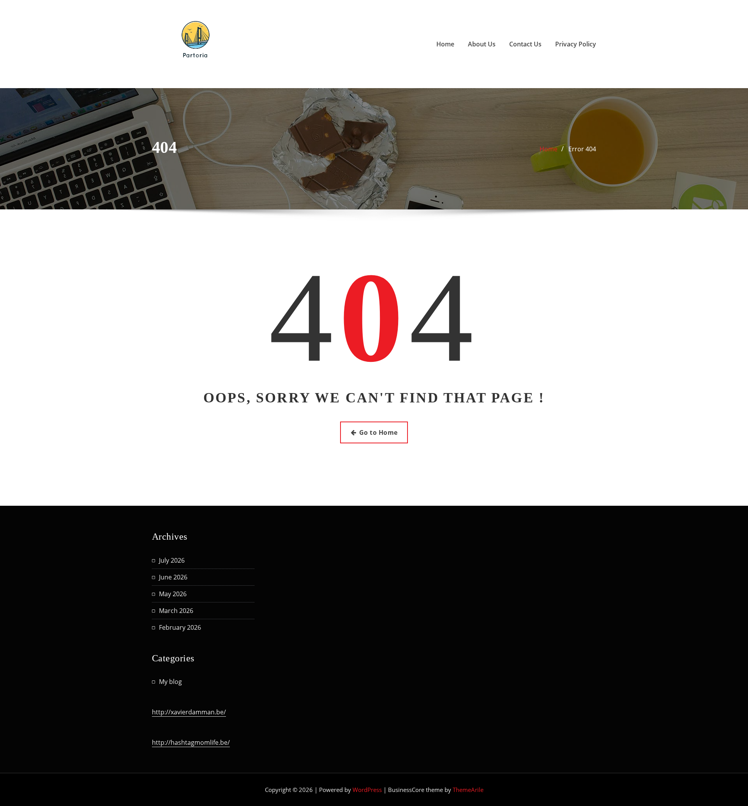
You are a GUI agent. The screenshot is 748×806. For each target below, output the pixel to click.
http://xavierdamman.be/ (189, 712)
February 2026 (180, 627)
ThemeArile (468, 790)
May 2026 (173, 594)
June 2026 (173, 577)
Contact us (525, 44)
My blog (170, 681)
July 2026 (172, 560)
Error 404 (582, 149)
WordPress (367, 790)
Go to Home (378, 432)
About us (482, 44)
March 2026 (176, 610)
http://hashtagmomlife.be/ (191, 742)
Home (445, 44)
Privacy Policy (575, 44)
